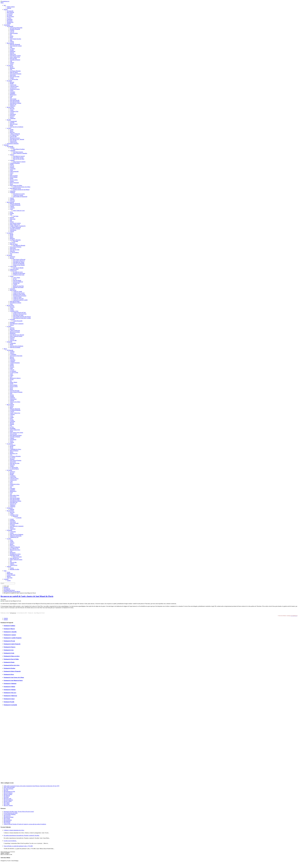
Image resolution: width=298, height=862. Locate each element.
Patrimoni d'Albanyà (9, 628)
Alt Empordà (7, 588)
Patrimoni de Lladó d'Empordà (12, 644)
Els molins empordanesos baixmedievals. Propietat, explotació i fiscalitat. (21, 835)
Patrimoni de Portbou (9, 668)
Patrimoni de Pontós (9, 662)
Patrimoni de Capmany (10, 634)
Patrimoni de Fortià (9, 653)
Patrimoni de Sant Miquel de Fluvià (13, 680)
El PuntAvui (13, 613)
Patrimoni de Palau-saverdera (11, 656)
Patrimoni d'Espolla (9, 701)
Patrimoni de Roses (9, 674)
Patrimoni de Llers (9, 650)
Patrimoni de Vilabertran (10, 695)
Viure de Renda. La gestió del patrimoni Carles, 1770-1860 (18, 846)
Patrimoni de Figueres (9, 647)
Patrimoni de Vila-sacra (10, 692)
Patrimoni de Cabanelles (10, 631)
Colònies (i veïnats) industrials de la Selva (14, 830)
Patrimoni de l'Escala (9, 641)
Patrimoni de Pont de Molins (11, 659)
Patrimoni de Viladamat (10, 683)
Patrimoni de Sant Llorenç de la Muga (14, 677)
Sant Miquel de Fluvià (9, 590)
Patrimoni (6, 587)
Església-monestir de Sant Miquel (12, 591)
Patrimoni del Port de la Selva (11, 665)
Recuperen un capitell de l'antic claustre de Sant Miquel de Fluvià (27, 596)
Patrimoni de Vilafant (9, 686)
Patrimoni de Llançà (9, 698)
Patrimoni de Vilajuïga (10, 689)
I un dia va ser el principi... (10, 840)
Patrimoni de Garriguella (10, 704)
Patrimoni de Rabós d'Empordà (12, 671)
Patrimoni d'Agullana (9, 625)
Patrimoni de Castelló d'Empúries (12, 637)
